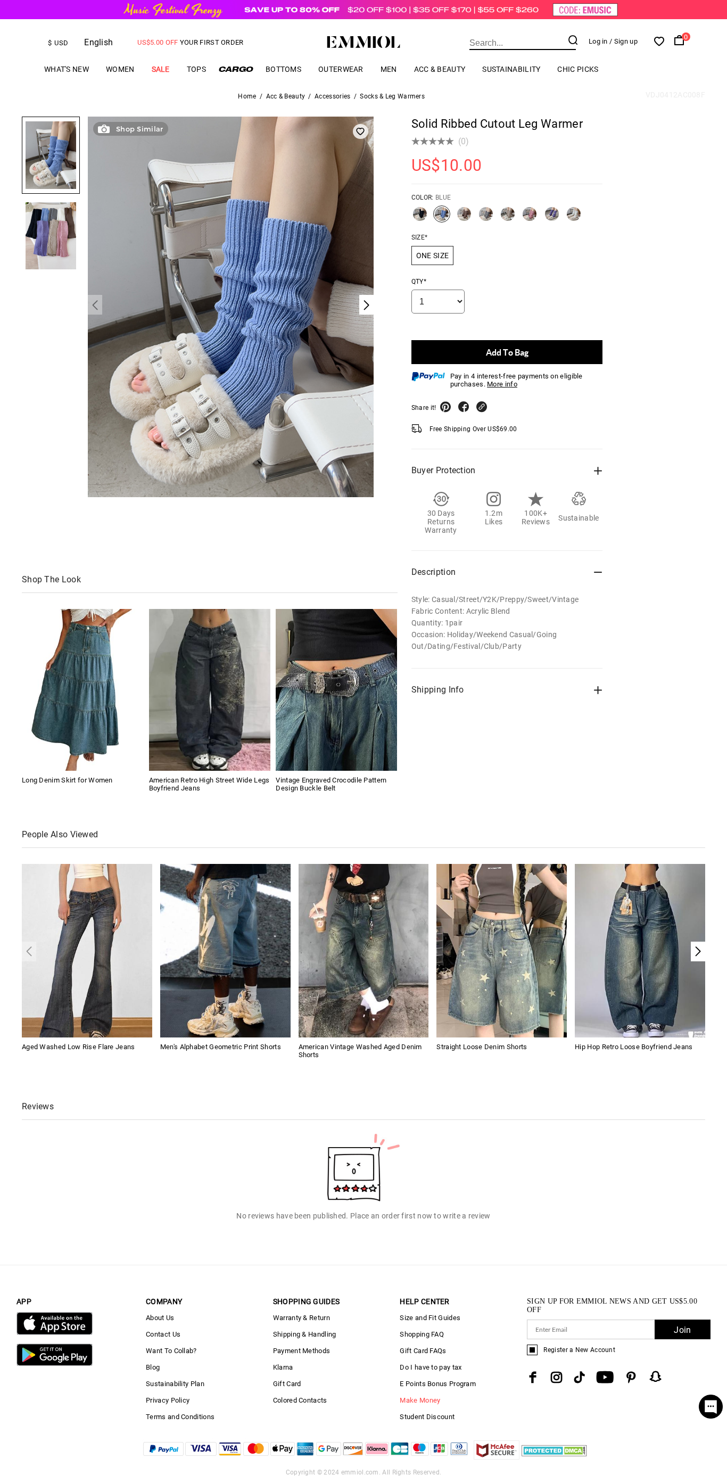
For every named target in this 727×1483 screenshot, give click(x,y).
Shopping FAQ (422, 1334)
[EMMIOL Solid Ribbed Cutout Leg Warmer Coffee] (464, 218)
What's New (66, 69)
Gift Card (287, 1384)
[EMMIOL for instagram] (557, 1377)
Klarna (283, 1367)
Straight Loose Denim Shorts (481, 1047)
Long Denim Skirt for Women (67, 780)
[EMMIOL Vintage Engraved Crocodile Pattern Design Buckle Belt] (336, 690)
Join (682, 1330)
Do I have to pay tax (430, 1367)
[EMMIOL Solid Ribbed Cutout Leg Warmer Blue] (442, 218)
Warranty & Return (301, 1318)
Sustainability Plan (175, 1384)
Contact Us (163, 1334)
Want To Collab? (171, 1351)
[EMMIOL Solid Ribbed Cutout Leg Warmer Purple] (552, 218)
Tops (196, 69)
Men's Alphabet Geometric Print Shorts (220, 1047)
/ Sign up (623, 41)
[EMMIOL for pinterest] (631, 1377)
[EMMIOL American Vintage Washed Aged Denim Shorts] (364, 950)
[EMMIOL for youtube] (605, 1377)
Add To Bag (507, 352)
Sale (161, 69)
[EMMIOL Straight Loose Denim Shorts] (501, 950)
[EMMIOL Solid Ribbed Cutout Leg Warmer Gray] (486, 218)
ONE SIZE (432, 255)
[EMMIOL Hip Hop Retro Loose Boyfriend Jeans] (640, 950)
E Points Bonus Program (438, 1384)
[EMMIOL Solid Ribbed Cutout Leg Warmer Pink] (529, 218)
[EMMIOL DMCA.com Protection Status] (554, 1457)
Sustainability (511, 69)
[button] (698, 951)
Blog (153, 1367)
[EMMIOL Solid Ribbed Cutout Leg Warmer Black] (420, 218)
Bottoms (283, 69)
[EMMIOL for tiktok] (579, 1377)
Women (120, 69)
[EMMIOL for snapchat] (656, 1377)
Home (247, 96)
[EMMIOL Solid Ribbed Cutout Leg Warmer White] (574, 218)
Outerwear (340, 69)
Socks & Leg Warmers (392, 96)
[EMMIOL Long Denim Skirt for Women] (82, 690)
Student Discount (427, 1417)
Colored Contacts (300, 1400)
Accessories (332, 96)
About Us (160, 1318)
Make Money (420, 1400)
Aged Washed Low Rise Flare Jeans (78, 1047)
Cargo (235, 69)
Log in (598, 41)
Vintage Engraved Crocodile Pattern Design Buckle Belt (331, 784)
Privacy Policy (167, 1400)
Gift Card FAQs (423, 1351)
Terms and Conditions (180, 1417)
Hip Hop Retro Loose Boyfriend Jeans (634, 1047)
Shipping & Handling (304, 1334)
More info (502, 384)
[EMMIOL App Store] (54, 1333)
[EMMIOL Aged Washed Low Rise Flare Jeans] (87, 950)
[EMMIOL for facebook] (533, 1377)
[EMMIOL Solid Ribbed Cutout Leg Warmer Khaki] (508, 218)
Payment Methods (302, 1351)
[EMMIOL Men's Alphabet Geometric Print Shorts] (225, 950)
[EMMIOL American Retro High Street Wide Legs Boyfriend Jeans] (209, 690)
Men (389, 69)
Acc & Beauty (440, 69)
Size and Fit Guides (430, 1318)
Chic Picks (577, 69)
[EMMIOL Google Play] (54, 1363)
